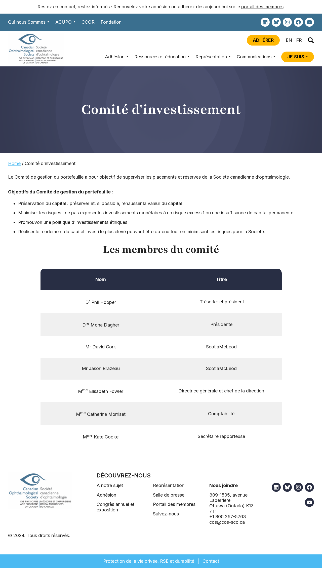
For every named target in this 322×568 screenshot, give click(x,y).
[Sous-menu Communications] (274, 56)
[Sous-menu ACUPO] (74, 22)
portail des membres (262, 6)
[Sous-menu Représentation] (230, 56)
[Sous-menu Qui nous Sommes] (48, 22)
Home (14, 163)
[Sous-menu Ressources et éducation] (188, 56)
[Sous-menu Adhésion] (127, 56)
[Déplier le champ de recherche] (311, 40)
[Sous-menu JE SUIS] (307, 56)
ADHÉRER (263, 40)
